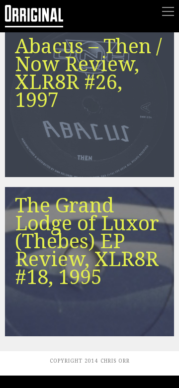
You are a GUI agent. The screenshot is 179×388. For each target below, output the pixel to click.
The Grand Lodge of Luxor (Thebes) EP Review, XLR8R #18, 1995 (87, 241)
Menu (168, 11)
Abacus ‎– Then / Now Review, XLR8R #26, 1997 (88, 73)
